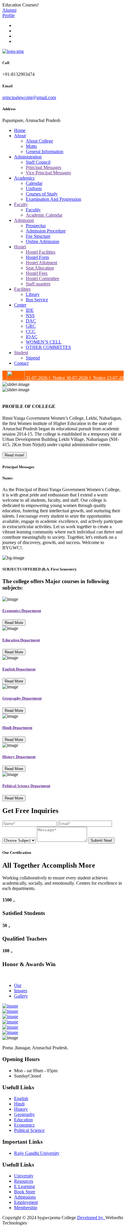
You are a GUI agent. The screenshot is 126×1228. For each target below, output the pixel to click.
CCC (30, 331)
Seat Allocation (40, 267)
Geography (24, 1114)
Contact (21, 363)
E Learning (24, 1186)
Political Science (29, 1130)
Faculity (33, 209)
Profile (8, 15)
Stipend (33, 357)
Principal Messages (43, 167)
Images (20, 990)
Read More (14, 622)
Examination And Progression (53, 199)
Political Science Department (26, 786)
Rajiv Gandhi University (36, 1153)
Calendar (34, 183)
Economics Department (21, 610)
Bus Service (37, 299)
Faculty (21, 204)
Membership (25, 1207)
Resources (23, 1181)
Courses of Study (42, 193)
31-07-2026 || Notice (40, 377)
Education (23, 1119)
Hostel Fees (36, 273)
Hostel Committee (42, 278)
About (20, 135)
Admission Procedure (46, 230)
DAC (31, 320)
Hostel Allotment (41, 262)
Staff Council (38, 162)
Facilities (22, 289)
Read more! (14, 455)
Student (21, 352)
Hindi (19, 1103)
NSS (30, 315)
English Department (18, 669)
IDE (30, 310)
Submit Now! (101, 840)
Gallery (21, 995)
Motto (31, 146)
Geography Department (22, 698)
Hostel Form (37, 257)
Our (17, 985)
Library (33, 294)
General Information (44, 151)
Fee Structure (38, 236)
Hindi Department (17, 727)
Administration (28, 156)
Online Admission (42, 241)
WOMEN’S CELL (44, 341)
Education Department (21, 640)
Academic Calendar (44, 215)
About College (39, 140)
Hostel (20, 246)
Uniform (34, 188)
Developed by (91, 1217)
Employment (26, 1202)
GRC (31, 326)
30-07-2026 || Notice (80, 377)
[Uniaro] (13, 51)
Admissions (25, 1196)
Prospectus (36, 225)
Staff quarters (38, 283)
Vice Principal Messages (48, 172)
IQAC (32, 336)
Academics (24, 177)
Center (20, 304)
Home (19, 130)
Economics (24, 1124)
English (21, 1098)
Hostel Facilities (40, 252)
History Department (18, 756)
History (21, 1109)
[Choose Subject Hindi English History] (19, 840)
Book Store (24, 1191)
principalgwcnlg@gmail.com (29, 97)
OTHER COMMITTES (48, 347)
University (23, 1175)
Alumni (9, 10)
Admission (24, 220)
